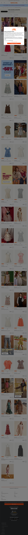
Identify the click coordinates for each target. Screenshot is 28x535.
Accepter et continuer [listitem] (14, 43)
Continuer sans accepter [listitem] (20, 27)
